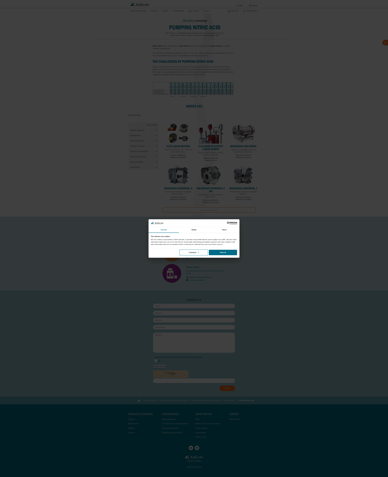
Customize (192, 252)
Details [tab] (194, 230)
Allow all (223, 252)
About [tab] (224, 230)
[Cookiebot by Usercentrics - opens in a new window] (228, 223)
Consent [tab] (164, 230)
